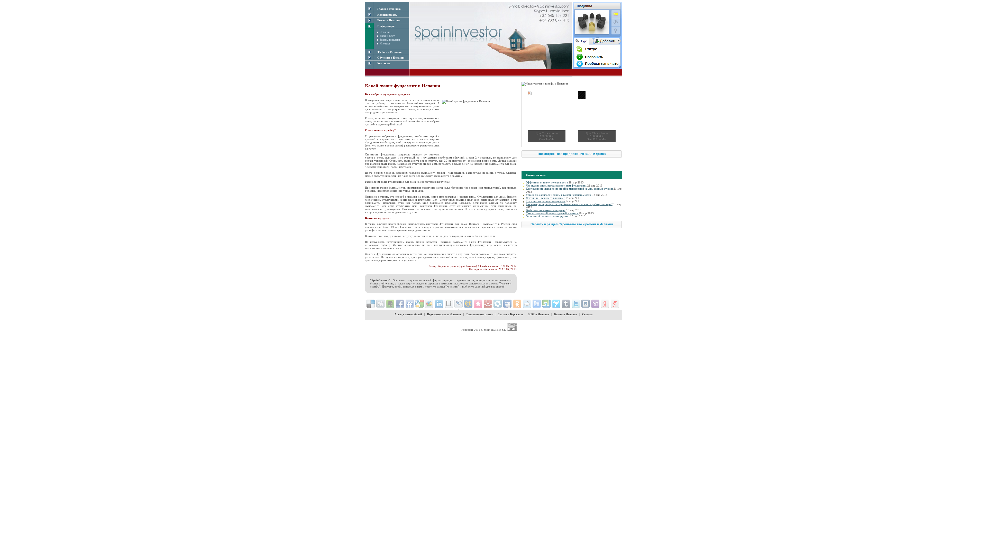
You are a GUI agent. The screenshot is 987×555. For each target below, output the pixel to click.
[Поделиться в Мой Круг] (498, 304)
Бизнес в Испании (565, 314)
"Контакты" (452, 286)
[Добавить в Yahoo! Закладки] (595, 304)
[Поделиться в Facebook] (400, 304)
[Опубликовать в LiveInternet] (449, 304)
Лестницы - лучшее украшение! (545, 197)
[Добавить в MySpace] (507, 304)
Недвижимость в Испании (444, 314)
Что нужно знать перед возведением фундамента (556, 185)
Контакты (383, 63)
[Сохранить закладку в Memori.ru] (478, 304)
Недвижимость (387, 14)
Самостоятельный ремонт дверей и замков (552, 213)
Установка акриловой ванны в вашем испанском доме (558, 194)
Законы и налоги (390, 39)
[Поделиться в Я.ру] (615, 304)
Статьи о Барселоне (510, 314)
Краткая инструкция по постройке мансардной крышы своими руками (569, 188)
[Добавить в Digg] (380, 304)
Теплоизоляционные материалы (545, 200)
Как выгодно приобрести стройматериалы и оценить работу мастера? (569, 204)
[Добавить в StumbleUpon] (546, 304)
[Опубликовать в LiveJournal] (458, 304)
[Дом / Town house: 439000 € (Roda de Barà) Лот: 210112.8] (546, 116)
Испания (385, 31)
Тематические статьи (479, 314)
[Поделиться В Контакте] (585, 304)
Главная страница (389, 8)
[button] (572, 154)
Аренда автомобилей (408, 314)
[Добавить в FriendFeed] (410, 304)
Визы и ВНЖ (387, 35)
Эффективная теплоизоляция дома (547, 182)
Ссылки (587, 314)
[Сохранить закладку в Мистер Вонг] (488, 304)
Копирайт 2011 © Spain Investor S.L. (484, 329)
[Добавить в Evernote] (390, 304)
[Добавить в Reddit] (527, 304)
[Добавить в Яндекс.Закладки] (605, 304)
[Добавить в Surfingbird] (556, 304)
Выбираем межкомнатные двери (545, 210)
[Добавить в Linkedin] (439, 304)
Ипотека (385, 43)
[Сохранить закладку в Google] (419, 304)
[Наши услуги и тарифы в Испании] (545, 83)
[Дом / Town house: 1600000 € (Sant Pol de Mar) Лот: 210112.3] (597, 116)
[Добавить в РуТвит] (537, 304)
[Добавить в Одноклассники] (517, 304)
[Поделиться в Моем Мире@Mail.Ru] (468, 304)
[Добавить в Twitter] (576, 304)
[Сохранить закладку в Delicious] (371, 304)
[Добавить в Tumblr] (566, 304)
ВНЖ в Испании (538, 314)
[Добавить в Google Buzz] (429, 304)
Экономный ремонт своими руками (548, 216)
